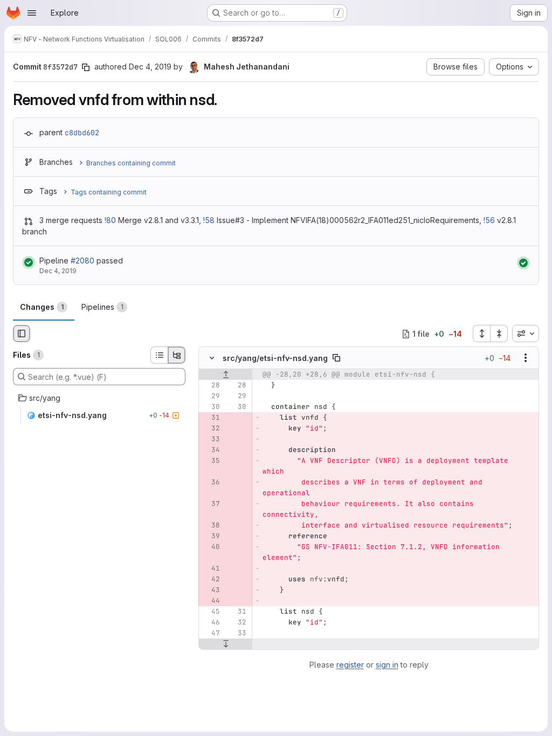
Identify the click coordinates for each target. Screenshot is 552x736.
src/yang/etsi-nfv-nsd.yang (275, 358)
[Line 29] (211, 396)
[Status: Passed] (28, 262)
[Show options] (525, 358)
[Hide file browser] (21, 333)
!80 (110, 220)
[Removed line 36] (211, 482)
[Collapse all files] (499, 333)
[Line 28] (211, 385)
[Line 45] (211, 612)
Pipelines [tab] (102, 306)
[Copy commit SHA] (85, 67)
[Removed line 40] (211, 547)
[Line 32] (237, 622)
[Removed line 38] (211, 525)
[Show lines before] (225, 375)
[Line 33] (237, 633)
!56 (489, 220)
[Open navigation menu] (31, 13)
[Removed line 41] (211, 569)
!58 (209, 220)
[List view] (159, 355)
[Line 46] (211, 622)
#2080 (82, 260)
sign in (387, 664)
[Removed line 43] (211, 590)
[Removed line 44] (211, 601)
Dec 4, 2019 (150, 66)
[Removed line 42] (211, 579)
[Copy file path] (336, 358)
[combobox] (525, 333)
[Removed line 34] (211, 450)
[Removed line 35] (211, 461)
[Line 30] (211, 407)
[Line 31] (237, 612)
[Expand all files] (481, 333)
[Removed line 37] (211, 504)
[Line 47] (211, 633)
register (350, 664)
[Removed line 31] (211, 418)
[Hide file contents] (211, 358)
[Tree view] (176, 355)
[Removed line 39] (211, 536)
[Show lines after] (225, 644)
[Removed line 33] (211, 439)
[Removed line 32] (211, 428)
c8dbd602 (82, 132)
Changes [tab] (42, 306)
